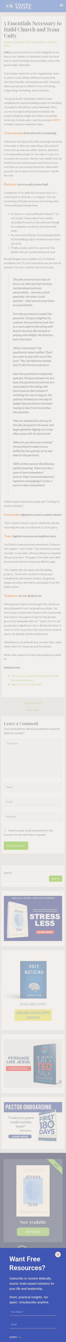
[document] (33, 671)
